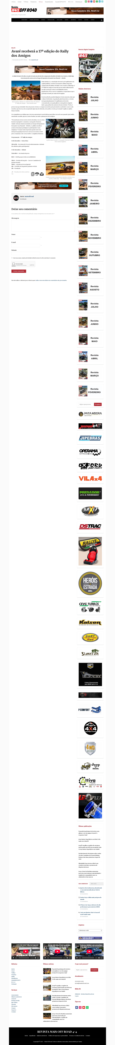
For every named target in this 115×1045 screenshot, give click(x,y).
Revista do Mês (51, 19)
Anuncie (43, 19)
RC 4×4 (70, 2)
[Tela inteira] (38, 958)
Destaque (78, 2)
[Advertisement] (57, 35)
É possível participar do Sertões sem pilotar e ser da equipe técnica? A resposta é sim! (89, 833)
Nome (13, 234)
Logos (76, 996)
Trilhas (26, 2)
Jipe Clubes (59, 19)
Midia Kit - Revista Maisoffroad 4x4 (84, 994)
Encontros (73, 19)
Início (13, 2)
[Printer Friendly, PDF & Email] (37, 174)
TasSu (80, 1041)
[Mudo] (35, 958)
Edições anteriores (34, 19)
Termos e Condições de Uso (76, 1035)
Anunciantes (24, 19)
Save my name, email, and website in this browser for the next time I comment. (34, 258)
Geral (19, 2)
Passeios (33, 2)
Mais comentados (83, 883)
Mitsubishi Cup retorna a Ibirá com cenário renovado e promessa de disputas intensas (88, 865)
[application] (25, 951)
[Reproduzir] (13, 958)
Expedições (49, 2)
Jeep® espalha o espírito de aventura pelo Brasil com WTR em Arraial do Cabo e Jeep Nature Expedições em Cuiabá (90, 847)
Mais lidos (93, 883)
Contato (92, 19)
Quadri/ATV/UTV (60, 2)
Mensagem (15, 218)
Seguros (86, 19)
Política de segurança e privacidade (58, 1035)
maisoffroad (34, 60)
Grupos (80, 19)
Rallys (41, 2)
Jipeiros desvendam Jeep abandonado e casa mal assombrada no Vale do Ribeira (91, 890)
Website (14, 250)
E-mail (13, 242)
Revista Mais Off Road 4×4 (57, 1031)
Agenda (66, 19)
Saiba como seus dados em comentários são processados (51, 280)
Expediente (32, 1035)
